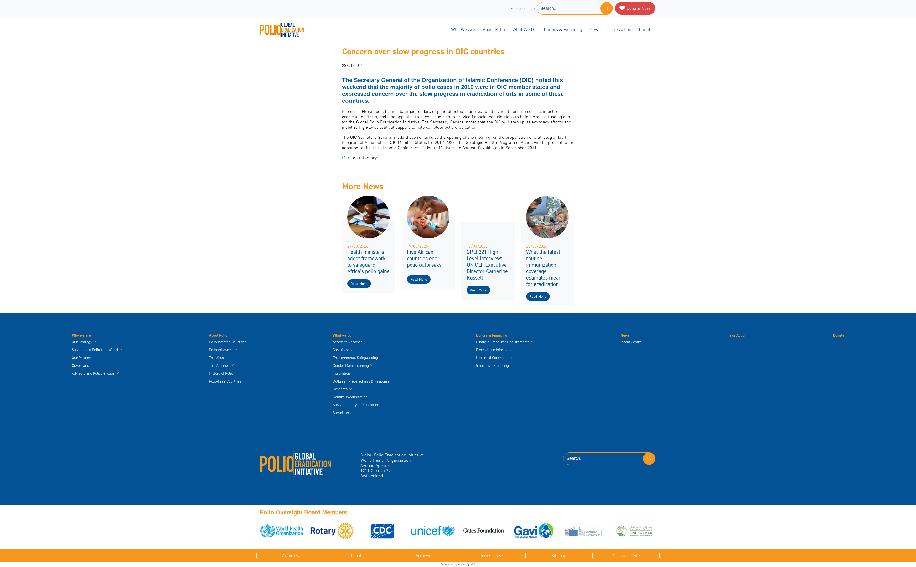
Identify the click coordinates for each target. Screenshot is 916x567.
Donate (646, 29)
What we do (524, 29)
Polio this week (221, 349)
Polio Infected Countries (227, 341)
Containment (343, 349)
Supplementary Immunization (356, 404)
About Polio (494, 29)
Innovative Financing (492, 365)
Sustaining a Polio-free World (95, 349)
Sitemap (559, 555)
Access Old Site (626, 555)
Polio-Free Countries (225, 381)
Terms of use (491, 555)
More (347, 158)
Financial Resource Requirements (502, 341)
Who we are (463, 29)
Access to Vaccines (348, 341)
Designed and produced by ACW (458, 564)
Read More (359, 283)
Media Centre (630, 341)
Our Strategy (82, 341)
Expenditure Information (495, 349)
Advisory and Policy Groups (93, 373)
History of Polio (221, 373)
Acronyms (424, 555)
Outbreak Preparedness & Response (361, 381)
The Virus (216, 357)
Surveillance (342, 412)
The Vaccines (219, 365)
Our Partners (82, 357)
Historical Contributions (494, 357)
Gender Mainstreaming (351, 365)
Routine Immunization (350, 396)
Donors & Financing (563, 29)
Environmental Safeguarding (355, 357)
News (595, 29)
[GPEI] (295, 463)
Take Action (620, 29)
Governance (81, 365)
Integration (341, 373)
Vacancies (290, 555)
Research (340, 389)
